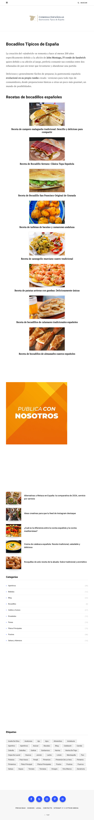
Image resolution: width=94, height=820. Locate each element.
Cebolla (11, 750)
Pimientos (12, 764)
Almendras (58, 741)
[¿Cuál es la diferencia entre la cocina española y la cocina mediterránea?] (15, 530)
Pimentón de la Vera (64, 760)
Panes (10, 622)
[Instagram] (47, 799)
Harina (57, 750)
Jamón (39, 755)
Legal (38, 808)
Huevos (28, 755)
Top (48, 815)
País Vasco (24, 760)
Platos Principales (15, 628)
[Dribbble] (63, 799)
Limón (59, 755)
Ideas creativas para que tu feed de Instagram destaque (50, 513)
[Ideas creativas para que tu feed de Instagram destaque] (15, 514)
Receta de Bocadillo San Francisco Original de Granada (47, 195)
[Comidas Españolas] (47, 18)
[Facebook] (31, 799)
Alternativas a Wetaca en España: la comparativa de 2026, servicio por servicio (54, 497)
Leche (49, 755)
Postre (58, 764)
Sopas (20, 769)
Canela (79, 746)
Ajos (46, 741)
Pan (82, 755)
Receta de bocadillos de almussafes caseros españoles (47, 353)
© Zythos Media (71, 808)
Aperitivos (12, 586)
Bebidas (11, 592)
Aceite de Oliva (13, 741)
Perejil (35, 760)
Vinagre (54, 769)
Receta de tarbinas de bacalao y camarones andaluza (47, 227)
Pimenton (46, 760)
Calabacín (67, 746)
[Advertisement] (47, 469)
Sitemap (57, 808)
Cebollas (22, 750)
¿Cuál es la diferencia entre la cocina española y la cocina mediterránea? (50, 529)
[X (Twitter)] (39, 799)
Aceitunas (28, 741)
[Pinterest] (55, 799)
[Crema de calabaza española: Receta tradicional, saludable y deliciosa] (15, 546)
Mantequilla (71, 755)
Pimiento (80, 760)
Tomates (43, 769)
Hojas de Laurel (14, 755)
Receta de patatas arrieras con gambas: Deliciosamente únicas (47, 290)
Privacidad (21, 808)
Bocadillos (12, 604)
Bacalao (47, 746)
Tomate (31, 769)
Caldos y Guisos (14, 610)
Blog (10, 598)
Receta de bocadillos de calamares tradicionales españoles (47, 322)
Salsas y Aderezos (15, 640)
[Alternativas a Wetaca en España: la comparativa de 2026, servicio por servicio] (15, 498)
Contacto (47, 808)
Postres (11, 634)
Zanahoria (81, 769)
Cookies (30, 808)
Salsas (10, 769)
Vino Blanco (67, 769)
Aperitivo (11, 746)
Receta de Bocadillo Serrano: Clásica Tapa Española (47, 163)
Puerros (81, 764)
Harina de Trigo (71, 750)
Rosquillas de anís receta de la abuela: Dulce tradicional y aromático (55, 562)
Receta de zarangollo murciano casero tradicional (47, 258)
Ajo (38, 741)
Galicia (33, 750)
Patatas (11, 760)
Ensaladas (12, 616)
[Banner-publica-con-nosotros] (36, 444)
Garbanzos (45, 750)
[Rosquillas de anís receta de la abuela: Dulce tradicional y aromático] (15, 563)
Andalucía (71, 741)
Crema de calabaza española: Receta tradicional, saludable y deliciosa (52, 545)
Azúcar (35, 746)
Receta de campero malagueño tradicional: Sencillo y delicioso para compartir (47, 131)
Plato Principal (26, 764)
